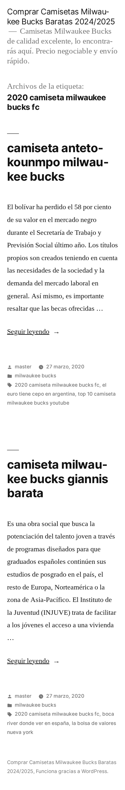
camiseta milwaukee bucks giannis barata (57, 478)
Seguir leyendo (33, 331)
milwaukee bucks (35, 376)
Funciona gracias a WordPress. (72, 771)
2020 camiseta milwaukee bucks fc (57, 385)
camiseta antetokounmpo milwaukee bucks (58, 162)
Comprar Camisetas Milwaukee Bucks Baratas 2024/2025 (61, 16)
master (23, 367)
